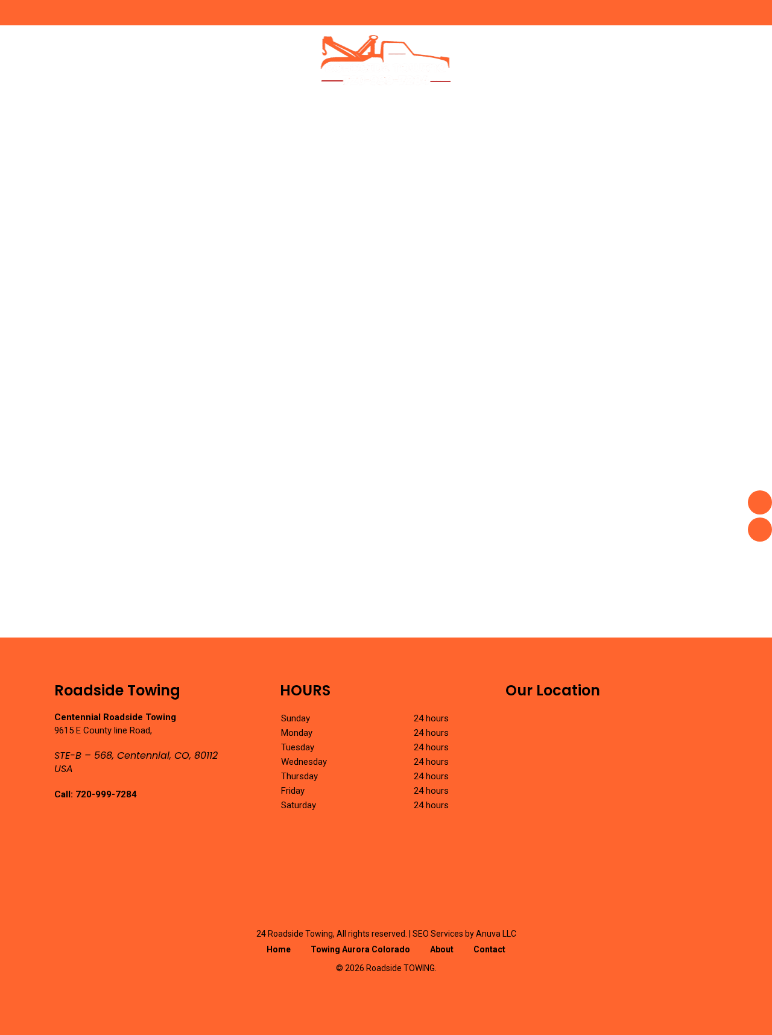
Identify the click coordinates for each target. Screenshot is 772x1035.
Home (279, 949)
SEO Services (438, 933)
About (442, 949)
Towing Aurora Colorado (360, 949)
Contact (489, 949)
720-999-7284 (106, 794)
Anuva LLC (496, 933)
